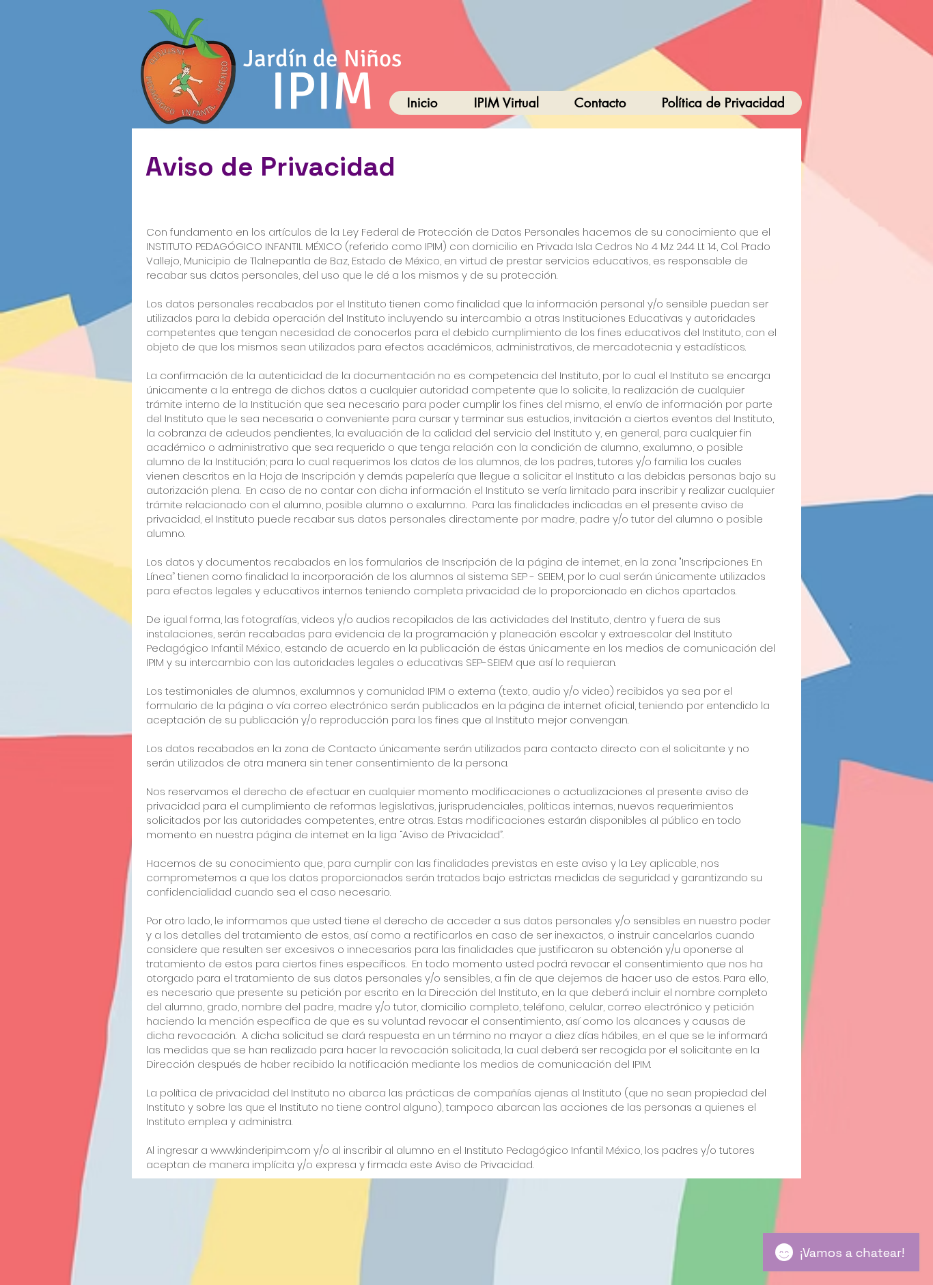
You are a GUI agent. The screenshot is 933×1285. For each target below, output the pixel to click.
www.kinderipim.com (260, 1150)
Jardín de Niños (322, 58)
